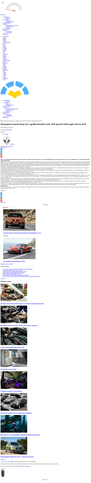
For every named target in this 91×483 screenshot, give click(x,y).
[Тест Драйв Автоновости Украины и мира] (26, 98)
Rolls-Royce (5, 70)
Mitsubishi (5, 62)
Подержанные (6, 29)
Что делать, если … (10, 26)
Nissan (4, 64)
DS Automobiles (6, 42)
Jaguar (4, 50)
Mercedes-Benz (6, 60)
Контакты (28, 466)
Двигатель (8, 27)
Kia (4, 53)
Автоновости (6, 17)
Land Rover (5, 54)
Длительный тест (10, 21)
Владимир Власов (8, 129)
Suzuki (4, 74)
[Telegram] (45, 152)
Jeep (4, 52)
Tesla (4, 76)
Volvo (4, 79)
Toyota (4, 77)
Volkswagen (5, 78)
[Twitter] (45, 150)
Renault (4, 68)
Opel (4, 65)
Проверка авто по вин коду (12, 25)
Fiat (4, 44)
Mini (4, 61)
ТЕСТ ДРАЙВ (10, 461)
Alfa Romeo (5, 36)
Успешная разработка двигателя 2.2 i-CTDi (13, 270)
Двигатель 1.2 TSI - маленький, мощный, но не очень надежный (18, 269)
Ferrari (4, 43)
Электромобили (6, 23)
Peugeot (5, 66)
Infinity (4, 49)
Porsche (5, 67)
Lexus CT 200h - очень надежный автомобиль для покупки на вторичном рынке (21, 276)
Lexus (4, 55)
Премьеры (8, 18)
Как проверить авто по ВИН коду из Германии (14, 272)
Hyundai (5, 48)
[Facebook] (45, 149)
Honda (4, 47)
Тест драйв (5, 19)
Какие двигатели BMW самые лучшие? (12, 273)
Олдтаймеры (9, 31)
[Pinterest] (45, 157)
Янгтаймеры (9, 32)
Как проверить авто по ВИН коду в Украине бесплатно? (16, 275)
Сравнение (8, 20)
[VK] (45, 154)
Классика (5, 30)
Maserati (5, 56)
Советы (5, 24)
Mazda (4, 58)
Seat (4, 71)
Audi (4, 37)
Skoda (4, 72)
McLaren (5, 59)
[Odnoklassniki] (45, 155)
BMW (4, 40)
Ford (4, 46)
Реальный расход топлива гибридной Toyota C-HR (14, 271)
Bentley (4, 38)
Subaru (4, 73)
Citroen (4, 41)
